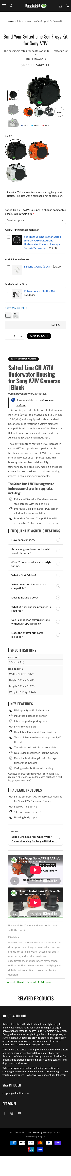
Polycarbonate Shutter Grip (40, 290)
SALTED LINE (24, 1132)
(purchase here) (43, 777)
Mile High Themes (51, 1132)
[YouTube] (19, 1113)
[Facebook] (4, 1113)
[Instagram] (12, 1113)
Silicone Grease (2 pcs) (37, 266)
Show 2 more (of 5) (16, 307)
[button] (35, 315)
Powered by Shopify (35, 1136)
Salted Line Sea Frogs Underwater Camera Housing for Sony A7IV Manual (34, 839)
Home (11, 21)
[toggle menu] (4, 5)
